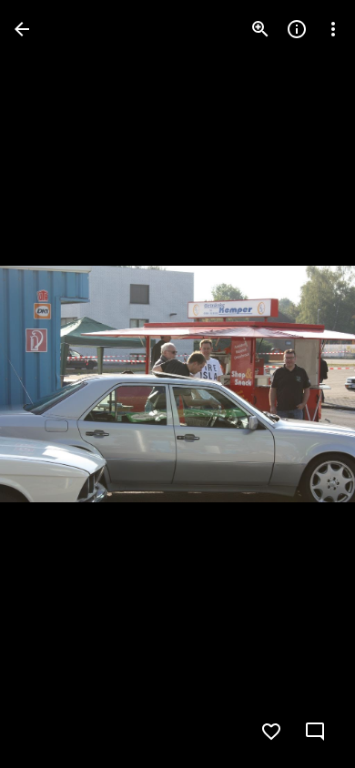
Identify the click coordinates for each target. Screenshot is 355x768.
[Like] (271, 732)
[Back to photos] (22, 29)
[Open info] (297, 29)
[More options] (333, 29)
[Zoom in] (260, 29)
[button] (50, 384)
